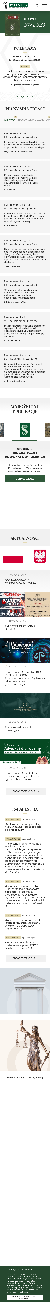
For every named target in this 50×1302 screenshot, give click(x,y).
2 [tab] (22, 96)
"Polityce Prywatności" (18, 1292)
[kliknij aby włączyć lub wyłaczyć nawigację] (44, 5)
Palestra (15, 5)
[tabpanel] (25, 72)
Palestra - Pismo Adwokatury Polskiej (25, 1077)
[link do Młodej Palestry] (25, 991)
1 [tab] (17, 96)
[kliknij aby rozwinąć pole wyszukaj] (37, 5)
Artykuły (9, 120)
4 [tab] (32, 96)
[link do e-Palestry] (25, 1045)
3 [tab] (27, 96)
